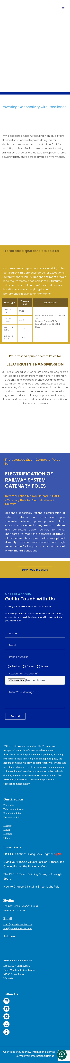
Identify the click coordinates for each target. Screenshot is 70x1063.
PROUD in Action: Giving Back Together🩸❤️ (32, 854)
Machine (8, 825)
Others (6, 838)
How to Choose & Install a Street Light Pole (31, 886)
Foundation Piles (12, 813)
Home (11, 53)
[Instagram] (6, 1024)
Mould (6, 829)
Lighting (7, 833)
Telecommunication (13, 809)
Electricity (8, 805)
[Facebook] (6, 1009)
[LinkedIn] (6, 1001)
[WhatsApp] (6, 1032)
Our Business (28, 53)
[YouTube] (6, 1016)
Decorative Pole (11, 817)
